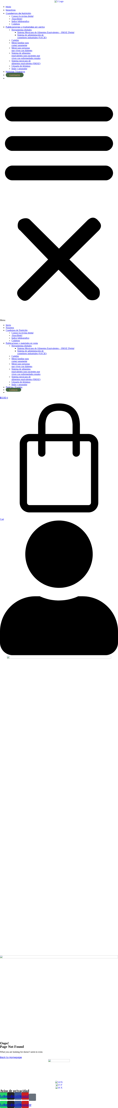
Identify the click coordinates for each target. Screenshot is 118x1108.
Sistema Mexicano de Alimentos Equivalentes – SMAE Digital (45, 32)
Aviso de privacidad (14, 1091)
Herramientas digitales (22, 30)
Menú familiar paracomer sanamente (20, 44)
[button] (59, 202)
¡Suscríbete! (17, 19)
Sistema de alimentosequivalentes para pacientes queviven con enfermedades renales (26, 55)
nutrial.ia (14, 78)
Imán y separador (19, 68)
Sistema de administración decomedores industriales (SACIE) (32, 36)
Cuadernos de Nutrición (18, 13)
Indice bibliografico (20, 21)
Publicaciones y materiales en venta (25, 26)
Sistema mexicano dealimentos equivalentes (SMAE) (26, 62)
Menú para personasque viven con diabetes (22, 49)
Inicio (8, 6)
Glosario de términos (21, 66)
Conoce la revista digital (22, 16)
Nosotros (11, 9)
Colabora (16, 24)
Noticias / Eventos (15, 71)
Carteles (15, 40)
